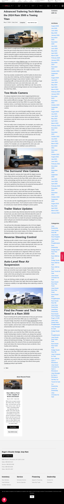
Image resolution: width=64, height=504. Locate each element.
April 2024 (54, 87)
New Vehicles (5, 480)
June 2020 (54, 181)
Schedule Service (21, 480)
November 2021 (54, 151)
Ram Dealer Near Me (54, 302)
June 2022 (54, 141)
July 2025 (54, 46)
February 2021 (55, 163)
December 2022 (54, 129)
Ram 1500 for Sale (55, 268)
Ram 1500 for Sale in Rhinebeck (55, 360)
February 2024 (55, 91)
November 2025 (54, 43)
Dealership (51, 477)
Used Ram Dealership (54, 310)
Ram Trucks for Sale (55, 272)
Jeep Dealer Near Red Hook (55, 290)
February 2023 (55, 125)
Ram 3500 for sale (22, 61)
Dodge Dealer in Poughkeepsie (55, 333)
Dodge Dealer (55, 260)
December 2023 (54, 97)
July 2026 (54, 28)
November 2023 (54, 101)
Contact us (7, 363)
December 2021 (54, 147)
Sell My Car (54, 379)
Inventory (5, 477)
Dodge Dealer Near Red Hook (55, 251)
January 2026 (55, 35)
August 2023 (55, 111)
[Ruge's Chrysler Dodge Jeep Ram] (6, 5)
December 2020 (54, 167)
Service (20, 477)
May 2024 (54, 84)
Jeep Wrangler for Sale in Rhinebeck (55, 375)
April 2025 (54, 53)
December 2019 (54, 189)
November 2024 (54, 68)
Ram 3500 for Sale (32, 22)
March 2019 (54, 210)
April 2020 (54, 183)
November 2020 (54, 171)
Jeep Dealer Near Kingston (55, 236)
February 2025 (55, 58)
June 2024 (54, 82)
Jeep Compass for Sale (55, 355)
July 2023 (54, 114)
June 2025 (54, 48)
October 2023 (55, 105)
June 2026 (54, 30)
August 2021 (55, 157)
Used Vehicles (5, 482)
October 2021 (55, 154)
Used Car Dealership (54, 389)
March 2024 (54, 89)
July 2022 (54, 139)
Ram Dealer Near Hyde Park (54, 345)
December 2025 (54, 38)
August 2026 (55, 26)
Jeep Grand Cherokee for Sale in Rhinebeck (55, 368)
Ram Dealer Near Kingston (55, 315)
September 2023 (54, 108)
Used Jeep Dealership (54, 306)
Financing (36, 477)
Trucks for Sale (55, 382)
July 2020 (54, 179)
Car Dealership (54, 385)
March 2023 (54, 123)
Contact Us (8, 455)
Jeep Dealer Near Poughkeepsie (55, 241)
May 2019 (54, 206)
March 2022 (54, 143)
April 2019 (54, 208)
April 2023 (54, 121)
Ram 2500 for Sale (55, 263)
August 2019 (55, 203)
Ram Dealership (54, 246)
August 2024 (55, 78)
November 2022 (54, 133)
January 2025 (55, 60)
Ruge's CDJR (55, 318)
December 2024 (54, 63)
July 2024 (54, 80)
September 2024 (54, 74)
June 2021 (54, 161)
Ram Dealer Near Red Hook (54, 284)
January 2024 (55, 94)
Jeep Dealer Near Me (55, 231)
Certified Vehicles (6, 484)
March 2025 (54, 55)
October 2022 (55, 136)
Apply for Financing (37, 480)
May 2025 (54, 51)
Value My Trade (36, 482)
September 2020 (54, 175)
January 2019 (55, 213)
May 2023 (54, 118)
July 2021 (54, 159)
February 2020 (55, 186)
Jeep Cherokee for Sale (55, 395)
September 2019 (54, 200)
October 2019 (55, 197)
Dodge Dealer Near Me (55, 351)
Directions (49, 482)
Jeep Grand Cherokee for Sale (55, 277)
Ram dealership (32, 321)
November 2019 (54, 193)
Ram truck (25, 136)
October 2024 (55, 71)
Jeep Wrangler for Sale (55, 327)
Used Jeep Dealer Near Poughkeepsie (55, 322)
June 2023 (54, 116)
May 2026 (54, 33)
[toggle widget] (4, 499)
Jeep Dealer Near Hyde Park (55, 339)
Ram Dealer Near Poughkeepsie (55, 296)
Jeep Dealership (54, 227)
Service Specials (21, 482)
